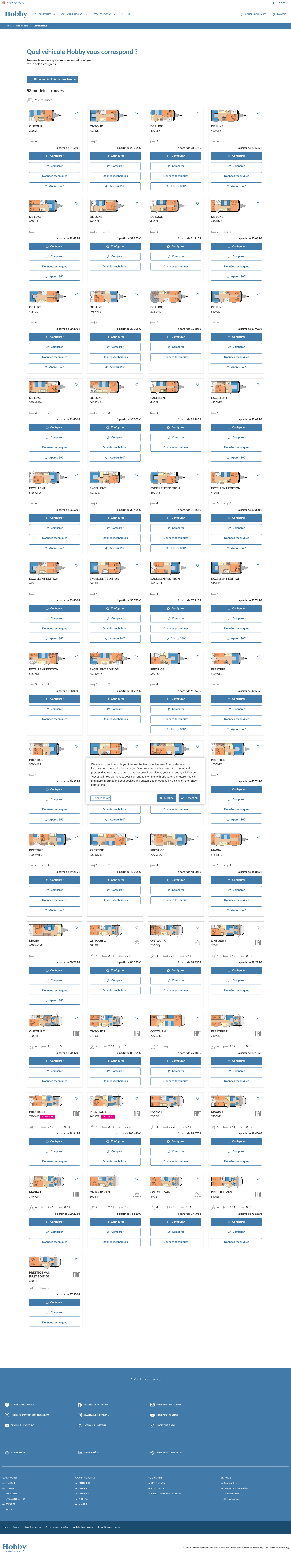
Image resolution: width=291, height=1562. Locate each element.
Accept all (191, 798)
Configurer (57, 156)
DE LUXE (10, 1488)
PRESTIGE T (84, 1499)
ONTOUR (10, 1483)
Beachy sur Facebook (96, 1405)
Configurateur (230, 1483)
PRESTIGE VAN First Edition (166, 1494)
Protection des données (57, 1527)
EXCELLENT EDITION (16, 1499)
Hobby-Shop (18, 1453)
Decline (169, 798)
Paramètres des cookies (109, 1527)
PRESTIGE (10, 1504)
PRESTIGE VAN (158, 1488)
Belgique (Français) (15, 3)
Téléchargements (231, 1499)
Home (8, 26)
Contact (16, 1527)
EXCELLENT (11, 1494)
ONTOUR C (84, 1483)
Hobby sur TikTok (166, 1425)
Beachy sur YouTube (22, 1425)
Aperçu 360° (56, 186)
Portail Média (92, 1453)
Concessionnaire (231, 1494)
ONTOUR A (84, 1494)
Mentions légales (33, 1527)
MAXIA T (83, 1504)
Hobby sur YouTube (167, 1415)
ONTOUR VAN (158, 1483)
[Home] (16, 14)
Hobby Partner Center (169, 1453)
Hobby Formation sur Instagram (30, 1415)
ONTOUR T (84, 1488)
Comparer (57, 166)
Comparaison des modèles (236, 1488)
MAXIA (9, 1510)
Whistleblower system (83, 1527)
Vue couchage (43, 100)
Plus (124, 14)
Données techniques (54, 176)
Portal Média (283, 3)
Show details (102, 798)
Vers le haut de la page (147, 1379)
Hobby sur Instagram (168, 1405)
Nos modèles (22, 26)
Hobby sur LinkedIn (95, 1425)
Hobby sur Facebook (23, 1405)
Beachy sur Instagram (96, 1415)
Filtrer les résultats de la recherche (55, 79)
